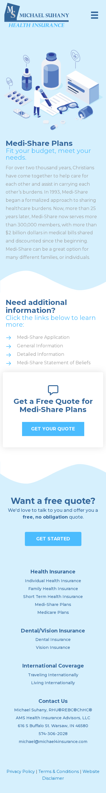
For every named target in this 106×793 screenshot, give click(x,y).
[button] (53, 429)
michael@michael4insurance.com (53, 741)
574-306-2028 (53, 733)
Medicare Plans (53, 612)
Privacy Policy (21, 771)
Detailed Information (40, 354)
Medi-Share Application (43, 337)
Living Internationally (53, 682)
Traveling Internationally (53, 674)
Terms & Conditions (58, 771)
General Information (40, 345)
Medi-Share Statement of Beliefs (53, 362)
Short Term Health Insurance (53, 596)
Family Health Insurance (53, 588)
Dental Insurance (53, 639)
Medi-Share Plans (53, 604)
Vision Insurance (53, 647)
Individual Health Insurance (53, 580)
